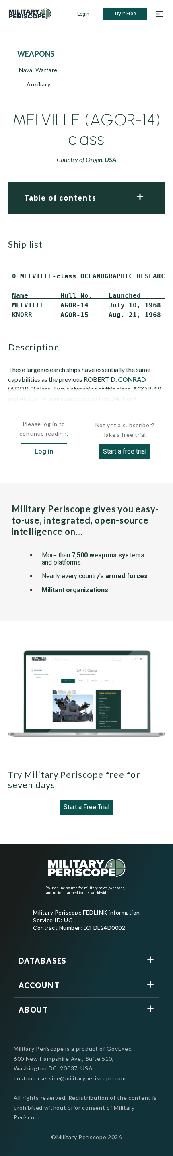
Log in (44, 451)
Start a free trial (124, 451)
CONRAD (132, 379)
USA (110, 159)
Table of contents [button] (60, 197)
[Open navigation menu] (159, 14)
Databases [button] (42, 960)
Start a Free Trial (86, 807)
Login (83, 14)
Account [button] (39, 985)
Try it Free (125, 13)
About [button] (33, 1009)
